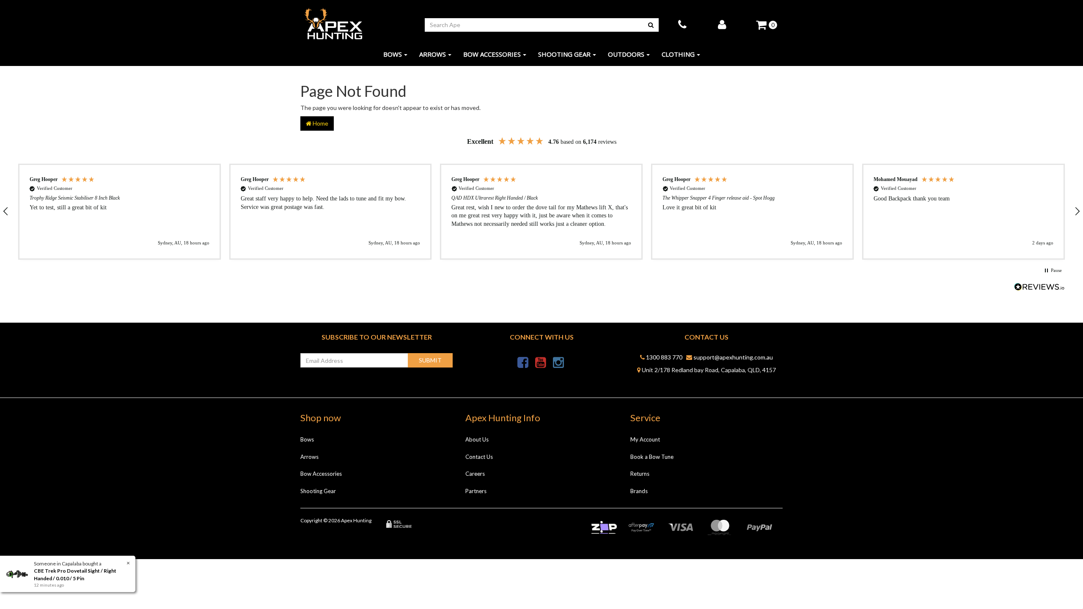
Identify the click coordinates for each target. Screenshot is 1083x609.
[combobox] (534, 25)
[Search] (651, 25)
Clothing (678, 54)
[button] (119, 212)
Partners (476, 491)
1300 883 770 (663, 357)
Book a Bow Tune (651, 456)
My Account (645, 439)
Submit (430, 360)
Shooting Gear (564, 54)
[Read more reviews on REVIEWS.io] (1039, 288)
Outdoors (626, 54)
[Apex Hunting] (333, 23)
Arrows (432, 54)
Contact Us (479, 456)
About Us (477, 439)
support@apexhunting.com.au (732, 357)
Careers (475, 473)
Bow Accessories (492, 54)
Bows (392, 54)
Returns (639, 473)
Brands (639, 491)
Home (319, 123)
